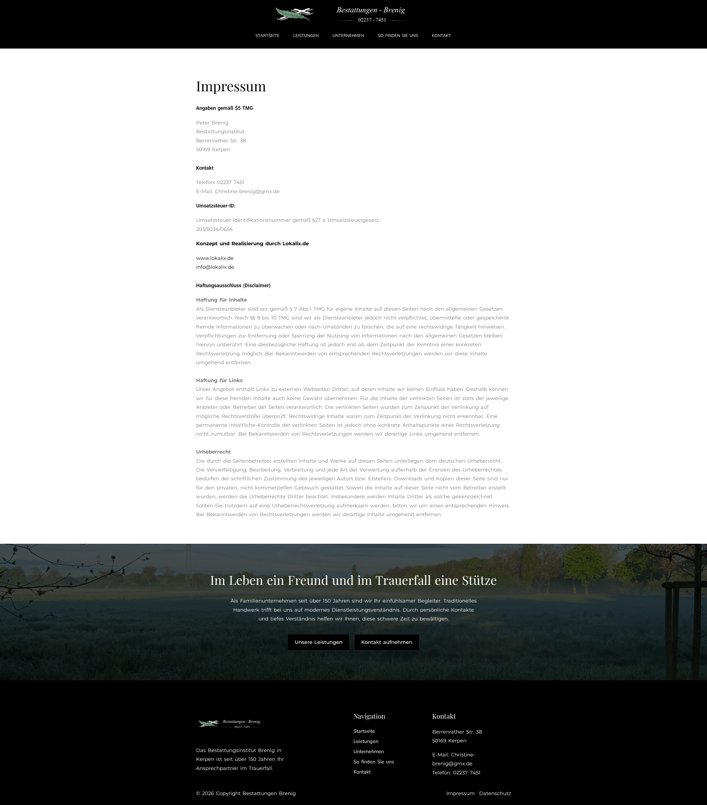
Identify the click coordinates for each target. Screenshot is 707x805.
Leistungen (306, 35)
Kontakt (441, 35)
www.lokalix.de (215, 258)
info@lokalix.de (215, 267)
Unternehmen (348, 35)
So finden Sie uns (398, 35)
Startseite (267, 35)
